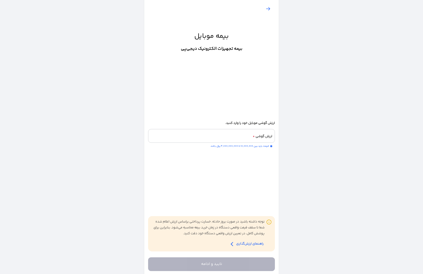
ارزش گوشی (262, 136)
